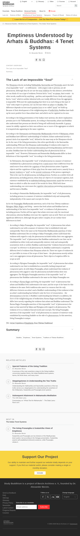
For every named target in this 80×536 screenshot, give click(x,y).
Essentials (6, 11)
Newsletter (7, 505)
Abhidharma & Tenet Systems (32, 15)
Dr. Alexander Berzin (36, 53)
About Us (42, 11)
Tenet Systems (36, 337)
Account (73, 1)
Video (51, 1)
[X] (40, 59)
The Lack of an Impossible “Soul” (17, 68)
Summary (9, 71)
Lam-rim (5, 15)
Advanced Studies (30, 11)
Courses (62, 1)
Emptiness (26, 337)
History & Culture (71, 15)
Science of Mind (15, 15)
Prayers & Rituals (58, 15)
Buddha (19, 337)
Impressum (73, 524)
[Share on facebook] (36, 59)
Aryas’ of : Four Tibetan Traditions (31, 323)
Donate (53, 11)
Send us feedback (9, 493)
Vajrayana (47, 15)
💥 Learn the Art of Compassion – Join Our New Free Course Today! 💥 (40, 19)
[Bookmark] (43, 59)
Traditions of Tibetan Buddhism (53, 337)
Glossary (41, 1)
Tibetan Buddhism (17, 11)
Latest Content (8, 508)
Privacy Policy (8, 503)
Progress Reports (9, 510)
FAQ (4, 495)
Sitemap (6, 498)
